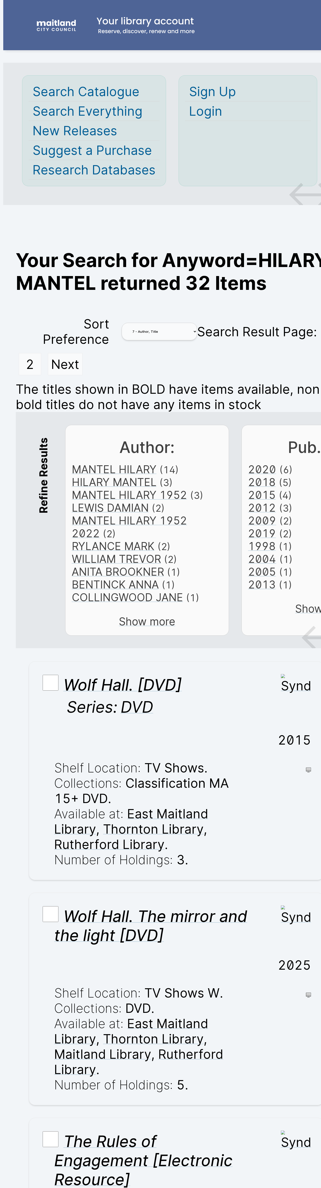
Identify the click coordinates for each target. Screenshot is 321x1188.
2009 (262, 520)
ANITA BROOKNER (118, 571)
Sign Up (212, 91)
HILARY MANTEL (114, 482)
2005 (262, 571)
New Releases (75, 130)
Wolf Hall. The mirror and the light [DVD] (150, 926)
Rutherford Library (109, 844)
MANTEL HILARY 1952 (129, 495)
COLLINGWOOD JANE (127, 597)
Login (205, 111)
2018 (262, 482)
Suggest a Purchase (92, 150)
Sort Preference (76, 331)
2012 (262, 507)
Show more (147, 621)
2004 (262, 559)
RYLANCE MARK (113, 546)
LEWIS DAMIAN (110, 507)
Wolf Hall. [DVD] (122, 684)
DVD (137, 706)
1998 (262, 546)
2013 (262, 584)
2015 (262, 495)
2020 (262, 469)
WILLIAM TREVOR (116, 559)
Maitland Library (102, 1054)
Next (65, 364)
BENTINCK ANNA (115, 584)
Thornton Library (153, 829)
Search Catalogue (86, 91)
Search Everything (87, 111)
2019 (262, 533)
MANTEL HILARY (114, 469)
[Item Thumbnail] (296, 685)
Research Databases (94, 169)
